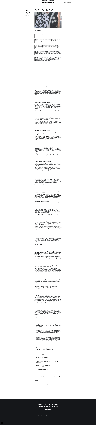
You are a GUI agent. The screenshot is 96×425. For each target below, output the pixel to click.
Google (45, 104)
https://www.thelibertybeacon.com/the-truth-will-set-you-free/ (49, 376)
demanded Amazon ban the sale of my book (51, 194)
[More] (67, 5)
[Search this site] (25, 2)
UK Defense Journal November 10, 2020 (42, 357)
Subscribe (68, 2)
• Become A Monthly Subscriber (54, 415)
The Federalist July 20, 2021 (40, 360)
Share (27, 15)
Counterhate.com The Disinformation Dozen (43, 365)
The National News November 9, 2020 (42, 358)
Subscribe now (48, 409)
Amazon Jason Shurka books (40, 354)
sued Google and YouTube (48, 196)
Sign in (65, 2)
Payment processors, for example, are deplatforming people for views (45, 136)
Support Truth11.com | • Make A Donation (43, 415)
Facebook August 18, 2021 (40, 366)
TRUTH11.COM (28, 12)
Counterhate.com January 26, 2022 (42, 369)
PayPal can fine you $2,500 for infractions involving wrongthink (47, 137)
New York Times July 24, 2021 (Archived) (43, 370)
